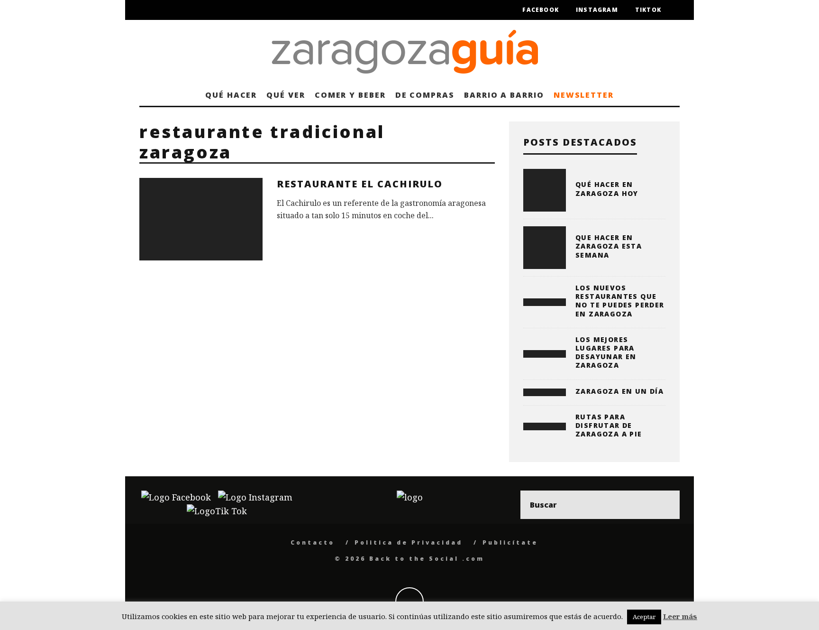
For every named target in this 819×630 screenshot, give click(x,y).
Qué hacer (231, 95)
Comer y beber (350, 95)
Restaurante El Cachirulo (360, 183)
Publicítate (510, 542)
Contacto (313, 542)
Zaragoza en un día (619, 391)
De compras (425, 95)
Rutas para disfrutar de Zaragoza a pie (608, 425)
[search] (665, 505)
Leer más (680, 616)
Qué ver (285, 95)
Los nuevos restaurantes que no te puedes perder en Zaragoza (619, 300)
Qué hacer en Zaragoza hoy (606, 188)
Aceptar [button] (644, 616)
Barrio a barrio (504, 95)
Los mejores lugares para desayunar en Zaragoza (606, 352)
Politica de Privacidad (409, 542)
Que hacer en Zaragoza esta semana (608, 246)
